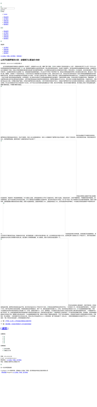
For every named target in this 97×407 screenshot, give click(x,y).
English (5, 14)
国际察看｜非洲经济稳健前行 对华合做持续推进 (18, 324)
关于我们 (6, 19)
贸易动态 (6, 20)
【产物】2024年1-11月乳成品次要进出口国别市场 (18, 321)
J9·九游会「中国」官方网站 (8, 56)
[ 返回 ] (4, 328)
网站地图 (4, 372)
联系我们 (6, 24)
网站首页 (6, 17)
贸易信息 (6, 22)
